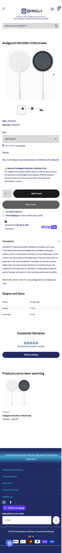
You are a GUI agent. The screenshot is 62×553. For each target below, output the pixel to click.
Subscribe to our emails (13, 513)
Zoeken (56, 26)
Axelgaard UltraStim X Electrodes (16, 415)
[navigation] (21, 110)
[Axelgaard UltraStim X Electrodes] (17, 392)
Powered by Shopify (45, 531)
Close (31, 470)
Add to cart (36, 193)
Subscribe (56, 520)
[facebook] (10, 502)
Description (8, 241)
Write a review (31, 354)
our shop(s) (20, 146)
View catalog (4, 9)
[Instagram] (3, 502)
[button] (11, 191)
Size (4, 132)
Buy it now (31, 204)
